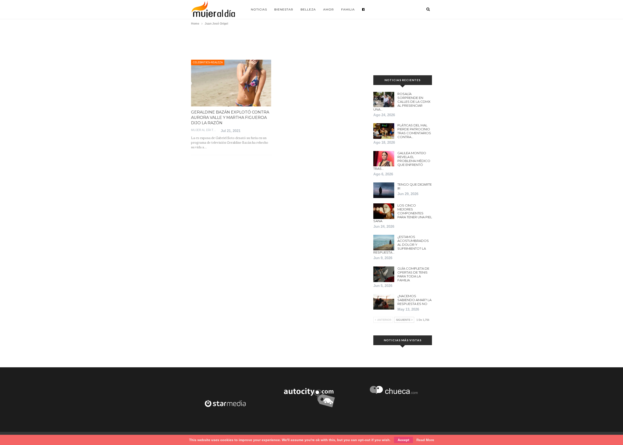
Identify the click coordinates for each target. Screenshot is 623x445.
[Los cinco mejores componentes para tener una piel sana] (383, 211)
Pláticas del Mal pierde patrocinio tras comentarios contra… (414, 131)
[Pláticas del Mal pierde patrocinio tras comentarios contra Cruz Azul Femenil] (383, 131)
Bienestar (283, 9)
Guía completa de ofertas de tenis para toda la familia (413, 274)
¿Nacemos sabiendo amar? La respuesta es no (414, 300)
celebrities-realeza (208, 62)
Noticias (259, 9)
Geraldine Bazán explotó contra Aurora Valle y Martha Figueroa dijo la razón (230, 117)
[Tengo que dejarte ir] (383, 190)
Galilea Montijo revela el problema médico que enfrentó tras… (401, 160)
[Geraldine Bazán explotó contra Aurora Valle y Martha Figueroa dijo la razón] (231, 83)
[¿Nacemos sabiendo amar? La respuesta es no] (383, 302)
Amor (328, 9)
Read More (425, 440)
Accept (403, 440)
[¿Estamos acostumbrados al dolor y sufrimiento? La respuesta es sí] (383, 242)
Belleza (308, 9)
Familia (348, 9)
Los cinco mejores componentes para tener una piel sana (402, 213)
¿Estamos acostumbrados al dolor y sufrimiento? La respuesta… (401, 244)
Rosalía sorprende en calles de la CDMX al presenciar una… (402, 101)
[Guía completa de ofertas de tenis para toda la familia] (383, 274)
